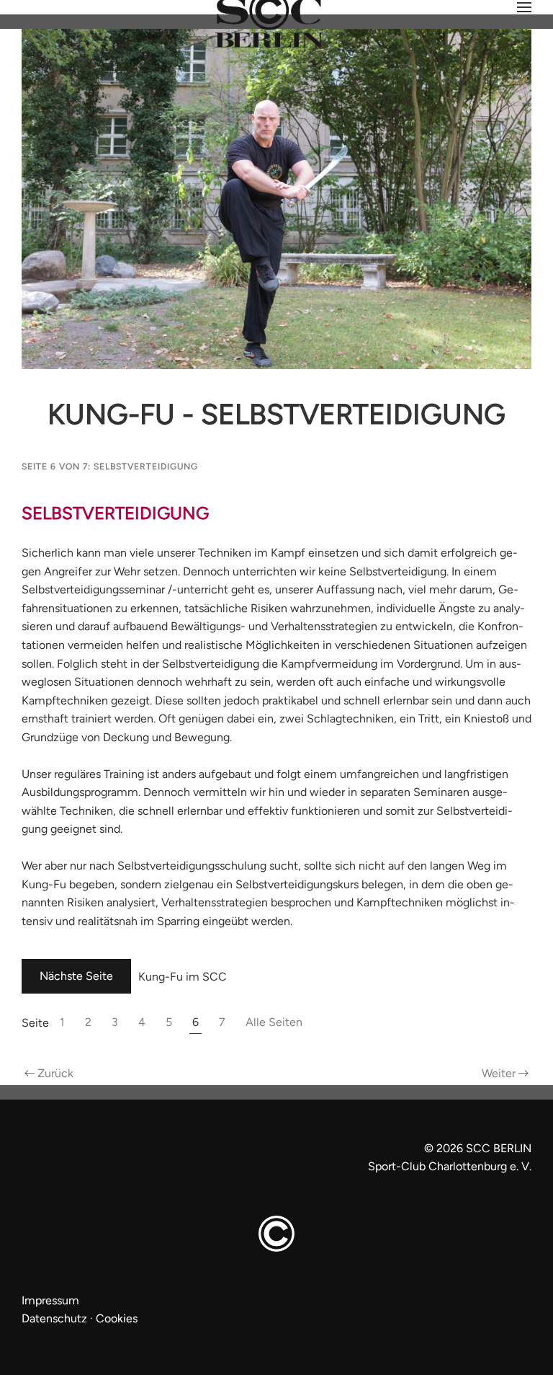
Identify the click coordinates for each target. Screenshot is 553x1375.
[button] (524, 7)
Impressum (50, 1300)
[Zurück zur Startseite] (276, 16)
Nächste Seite (76, 976)
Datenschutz (54, 1318)
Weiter (499, 1073)
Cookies (117, 1318)
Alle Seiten (274, 1022)
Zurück (55, 1073)
